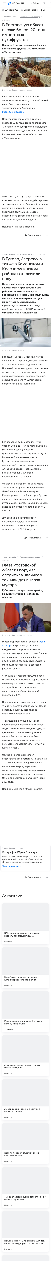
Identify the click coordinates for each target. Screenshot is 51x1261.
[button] (25, 72)
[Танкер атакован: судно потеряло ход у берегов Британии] (25, 1187)
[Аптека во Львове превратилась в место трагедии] (25, 1055)
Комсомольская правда (30, 17)
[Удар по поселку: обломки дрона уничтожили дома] (25, 1143)
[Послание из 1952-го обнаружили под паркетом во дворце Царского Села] (25, 1231)
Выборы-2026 (11, 10)
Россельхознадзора (13, 111)
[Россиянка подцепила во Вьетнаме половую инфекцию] (25, 1011)
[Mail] (9, 3)
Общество (6, 20)
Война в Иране (31, 10)
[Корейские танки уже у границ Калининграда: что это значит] (25, 967)
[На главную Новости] (17, 3)
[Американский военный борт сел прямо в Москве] (25, 1099)
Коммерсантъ (26, 254)
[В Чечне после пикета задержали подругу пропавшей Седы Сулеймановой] (25, 923)
